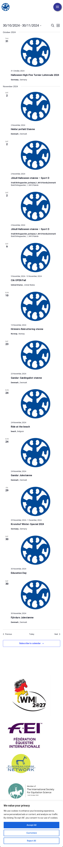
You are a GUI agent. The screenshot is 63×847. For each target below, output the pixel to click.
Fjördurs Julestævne (22, 617)
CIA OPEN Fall (18, 280)
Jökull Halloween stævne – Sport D (30, 178)
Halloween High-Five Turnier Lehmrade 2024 (35, 75)
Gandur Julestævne (21, 475)
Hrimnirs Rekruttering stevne (27, 329)
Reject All (31, 841)
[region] (31, 824)
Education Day (19, 573)
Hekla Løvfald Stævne (23, 129)
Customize (31, 833)
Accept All (31, 825)
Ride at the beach (20, 426)
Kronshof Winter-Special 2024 (27, 524)
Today (31, 634)
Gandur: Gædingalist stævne (26, 378)
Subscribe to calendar (30, 643)
